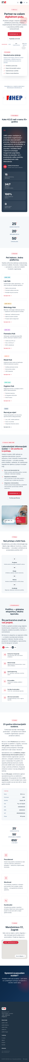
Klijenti (3, 1040)
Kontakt (3, 1044)
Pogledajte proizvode (14, 38)
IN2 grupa (25, 1059)
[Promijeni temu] (17, 2)
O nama (3, 1038)
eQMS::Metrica (5, 1025)
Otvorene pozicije (14, 995)
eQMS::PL (4, 1029)
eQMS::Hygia (5, 1031)
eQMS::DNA (4, 1027)
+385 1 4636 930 (6, 1015)
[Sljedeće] (25, 98)
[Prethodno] (3, 98)
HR (21, 2)
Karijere (3, 1042)
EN (24, 2)
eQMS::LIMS (5, 1022)
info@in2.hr (4, 1016)
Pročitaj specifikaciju (14, 498)
